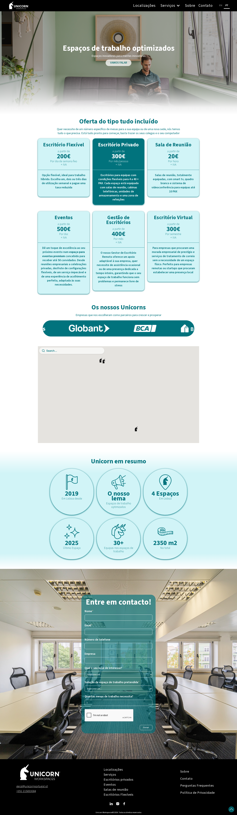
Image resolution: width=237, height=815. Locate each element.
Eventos (110, 784)
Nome (89, 611)
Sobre (190, 5)
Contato (205, 5)
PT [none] (226, 5)
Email (89, 625)
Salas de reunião (116, 789)
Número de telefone (97, 639)
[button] (170, 5)
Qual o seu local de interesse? (103, 668)
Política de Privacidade (197, 792)
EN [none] (220, 5)
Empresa (90, 654)
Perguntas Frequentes (197, 785)
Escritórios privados (118, 779)
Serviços (110, 774)
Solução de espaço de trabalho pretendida (112, 682)
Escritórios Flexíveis (118, 794)
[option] (220, 5)
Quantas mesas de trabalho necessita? (109, 696)
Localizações (144, 5)
